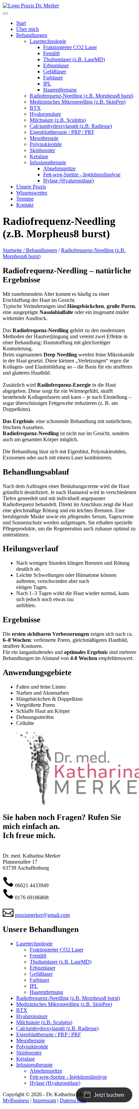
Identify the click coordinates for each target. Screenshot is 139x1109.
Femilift (38, 956)
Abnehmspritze (46, 1071)
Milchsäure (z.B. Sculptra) (44, 1022)
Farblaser (39, 980)
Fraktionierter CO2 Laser (56, 949)
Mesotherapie (30, 1040)
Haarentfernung (46, 992)
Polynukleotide (32, 1046)
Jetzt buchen (109, 1095)
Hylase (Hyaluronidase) (55, 1083)
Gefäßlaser (41, 974)
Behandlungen (41, 250)
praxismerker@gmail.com (42, 915)
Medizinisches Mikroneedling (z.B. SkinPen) (64, 1004)
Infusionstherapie (34, 1065)
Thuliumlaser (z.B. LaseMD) (60, 962)
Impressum (44, 1100)
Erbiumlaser (42, 968)
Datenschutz (73, 1100)
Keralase (25, 1059)
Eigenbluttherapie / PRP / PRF (48, 1034)
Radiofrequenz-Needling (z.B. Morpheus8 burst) (68, 998)
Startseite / (14, 250)
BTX (21, 1010)
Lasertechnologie (34, 943)
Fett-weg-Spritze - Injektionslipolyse (68, 1077)
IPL (34, 986)
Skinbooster (28, 1052)
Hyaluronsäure (32, 1016)
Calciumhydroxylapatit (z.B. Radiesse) (57, 1028)
